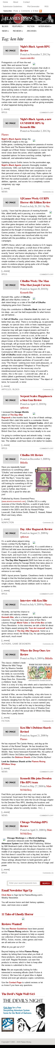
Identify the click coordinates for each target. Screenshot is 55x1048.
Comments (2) (48, 389)
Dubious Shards (22, 757)
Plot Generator (33, 6)
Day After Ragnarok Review (36, 529)
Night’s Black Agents (11, 139)
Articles (6, 389)
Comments (25, 11)
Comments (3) (48, 522)
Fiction (31, 26)
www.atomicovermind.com (13, 501)
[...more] (5, 109)
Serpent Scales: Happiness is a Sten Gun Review (36, 398)
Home (5, 2)
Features (17, 26)
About (15, 2)
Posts (15, 11)
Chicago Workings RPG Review (34, 824)
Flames (5, 134)
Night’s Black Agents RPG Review (35, 48)
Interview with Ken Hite (33, 600)
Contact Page (15, 982)
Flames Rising (27, 18)
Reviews (17, 31)
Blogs (5, 26)
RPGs (4, 112)
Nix (48, 206)
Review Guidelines (18, 929)
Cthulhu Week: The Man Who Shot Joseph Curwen (35, 283)
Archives (31, 31)
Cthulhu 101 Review (31, 455)
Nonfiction (8, 522)
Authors (6, 644)
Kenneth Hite (26, 292)
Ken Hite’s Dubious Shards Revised (35, 729)
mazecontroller (27, 58)
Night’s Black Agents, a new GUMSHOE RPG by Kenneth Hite (35, 123)
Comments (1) (48, 192)
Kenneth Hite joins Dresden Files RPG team (35, 780)
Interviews (44, 26)
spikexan (24, 407)
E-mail (35, 11)
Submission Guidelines (12, 6)
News (4, 31)
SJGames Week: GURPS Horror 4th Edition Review (35, 200)
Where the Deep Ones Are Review (35, 652)
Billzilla (24, 462)
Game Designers (21, 644)
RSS (46, 6)
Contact (26, 2)
